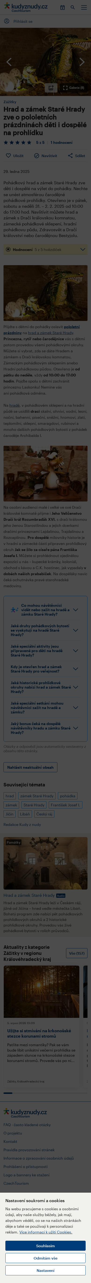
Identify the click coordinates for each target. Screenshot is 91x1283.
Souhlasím (45, 1245)
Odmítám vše (45, 1258)
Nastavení (45, 1270)
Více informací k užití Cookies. (45, 1232)
